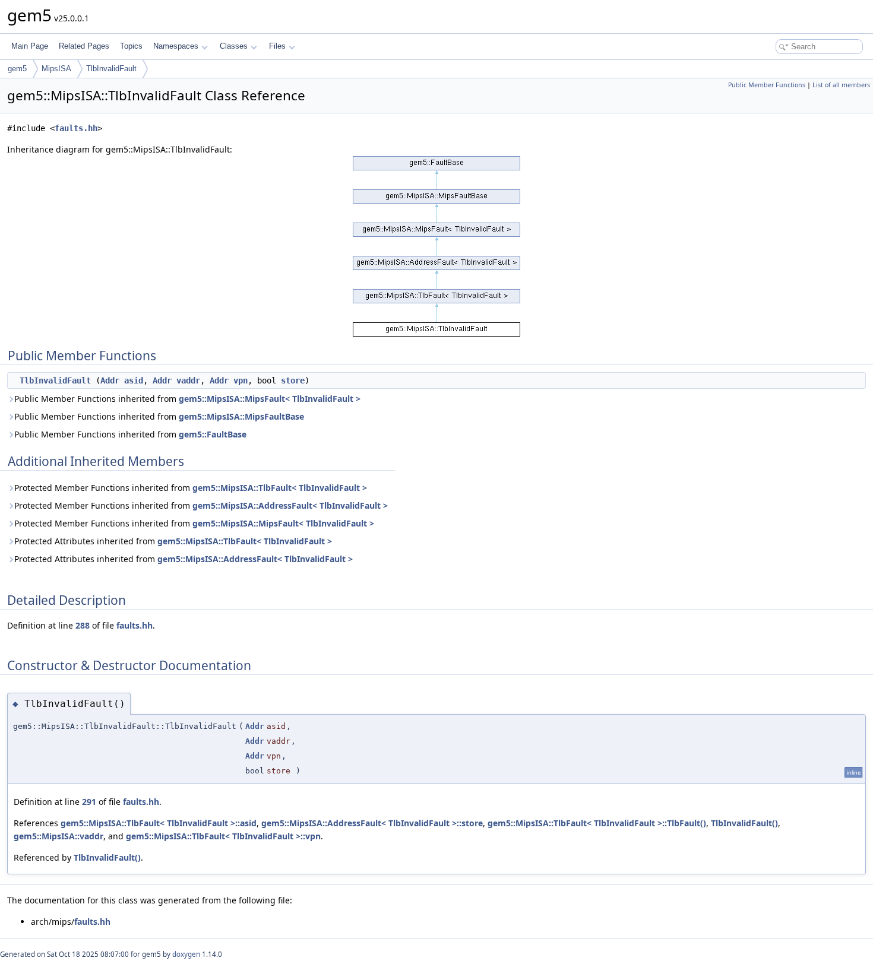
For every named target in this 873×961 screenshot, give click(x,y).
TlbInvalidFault (111, 68)
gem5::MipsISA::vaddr (58, 836)
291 (89, 801)
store (293, 380)
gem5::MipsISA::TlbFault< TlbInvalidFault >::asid (159, 823)
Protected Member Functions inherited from (190, 487)
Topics (131, 46)
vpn (240, 380)
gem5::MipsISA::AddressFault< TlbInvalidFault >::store (372, 823)
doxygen (186, 954)
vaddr (188, 380)
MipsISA (56, 68)
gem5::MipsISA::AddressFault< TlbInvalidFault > (290, 505)
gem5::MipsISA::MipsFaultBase (241, 416)
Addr (109, 380)
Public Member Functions (766, 85)
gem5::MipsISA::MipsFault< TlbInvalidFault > (269, 398)
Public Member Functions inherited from (187, 398)
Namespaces (175, 46)
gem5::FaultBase (212, 434)
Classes (234, 46)
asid (133, 380)
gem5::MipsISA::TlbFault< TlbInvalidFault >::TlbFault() (597, 823)
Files (277, 46)
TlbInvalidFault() (744, 823)
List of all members (841, 85)
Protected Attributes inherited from (173, 541)
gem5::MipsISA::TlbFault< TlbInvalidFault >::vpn (223, 836)
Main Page (29, 46)
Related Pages (84, 46)
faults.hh (76, 128)
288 (82, 625)
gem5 (17, 68)
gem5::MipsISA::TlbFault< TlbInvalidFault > (279, 487)
